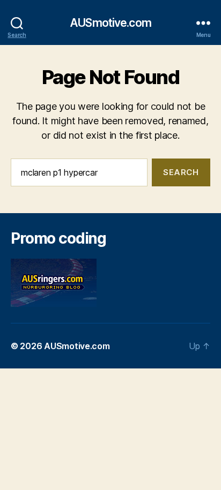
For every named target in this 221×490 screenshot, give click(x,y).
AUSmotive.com (110, 22)
